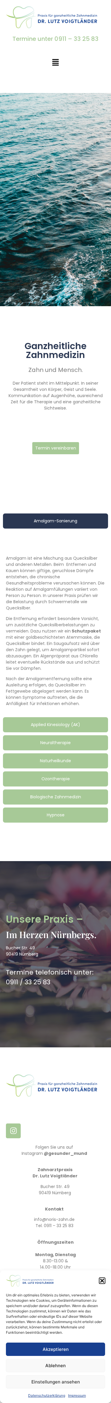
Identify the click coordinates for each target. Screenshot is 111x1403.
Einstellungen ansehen (55, 1382)
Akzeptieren (56, 1349)
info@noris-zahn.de (54, 1219)
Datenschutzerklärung (46, 1395)
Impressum (77, 1395)
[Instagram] (13, 1130)
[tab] (55, 521)
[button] (102, 1281)
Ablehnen (55, 1365)
